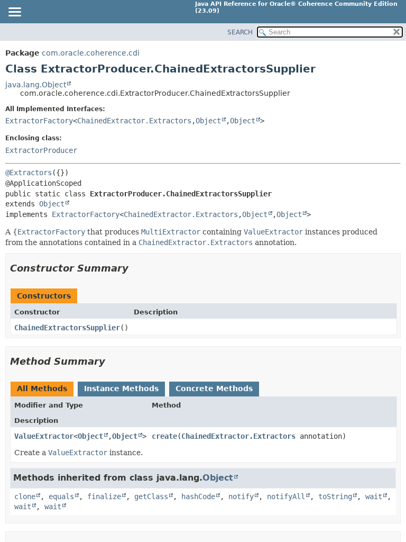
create (164, 436)
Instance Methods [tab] (121, 388)
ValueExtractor (43, 436)
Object (208, 120)
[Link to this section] (136, 268)
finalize (104, 496)
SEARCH (240, 32)
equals (61, 496)
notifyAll (286, 496)
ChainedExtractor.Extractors (134, 120)
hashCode (198, 496)
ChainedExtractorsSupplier (67, 327)
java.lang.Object (35, 84)
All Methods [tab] (42, 388)
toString (335, 496)
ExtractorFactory (39, 120)
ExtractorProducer (41, 150)
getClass (151, 496)
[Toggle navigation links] (14, 12)
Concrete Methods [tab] (214, 388)
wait (373, 496)
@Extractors (28, 172)
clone (24, 496)
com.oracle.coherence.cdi (91, 53)
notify (241, 496)
